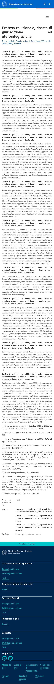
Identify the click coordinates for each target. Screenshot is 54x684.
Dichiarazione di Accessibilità (32, 667)
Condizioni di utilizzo (45, 666)
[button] (44, 4)
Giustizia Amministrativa (20, 3)
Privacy (5, 675)
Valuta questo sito (27, 543)
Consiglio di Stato (10, 568)
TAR (4, 577)
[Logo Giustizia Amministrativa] (4, 3)
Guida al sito (17, 666)
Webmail (39, 675)
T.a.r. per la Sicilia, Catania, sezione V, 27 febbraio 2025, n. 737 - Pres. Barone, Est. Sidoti (27, 42)
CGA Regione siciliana (12, 573)
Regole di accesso (23, 677)
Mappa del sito (6, 666)
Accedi (5, 589)
